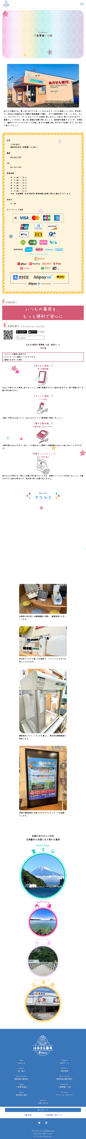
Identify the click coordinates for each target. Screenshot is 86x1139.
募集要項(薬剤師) (21, 1077)
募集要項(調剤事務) (64, 1077)
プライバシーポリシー (65, 1093)
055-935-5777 (15, 157)
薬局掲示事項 (21, 1093)
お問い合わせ (43, 1101)
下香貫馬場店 (21, 1085)
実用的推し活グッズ (54, 1115)
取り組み (21, 1069)
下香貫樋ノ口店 (64, 1085)
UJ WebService (48, 1130)
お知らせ (21, 1061)
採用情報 (64, 1069)
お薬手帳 (27, 1115)
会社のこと (64, 1061)
